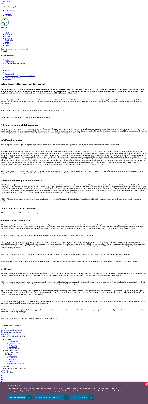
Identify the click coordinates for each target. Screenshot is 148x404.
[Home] (5, 26)
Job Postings (13, 356)
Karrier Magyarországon (12, 77)
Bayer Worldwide (14, 348)
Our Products (13, 347)
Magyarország (5, 67)
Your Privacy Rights (17, 398)
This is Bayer (9, 31)
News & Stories (14, 352)
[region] (74, 393)
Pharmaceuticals (14, 341)
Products (7, 36)
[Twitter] (1, 377)
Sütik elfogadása (80, 398)
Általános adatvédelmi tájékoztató (11, 330)
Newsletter (12, 359)
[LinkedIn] (1, 381)
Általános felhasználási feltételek (11, 332)
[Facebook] (1, 375)
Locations (8, 14)
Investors (8, 43)
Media (7, 42)
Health (7, 33)
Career (7, 45)
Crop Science (13, 345)
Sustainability (9, 40)
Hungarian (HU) (10, 10)
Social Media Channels (16, 363)
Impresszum (4, 334)
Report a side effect (7, 372)
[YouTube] (2, 379)
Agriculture (8, 34)
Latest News (13, 358)
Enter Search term (6, 49)
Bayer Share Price (14, 361)
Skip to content (5, 2)
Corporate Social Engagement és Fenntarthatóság (20, 76)
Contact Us (8, 15)
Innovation (8, 38)
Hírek (6, 72)
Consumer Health (14, 343)
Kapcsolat (8, 79)
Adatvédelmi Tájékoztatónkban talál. (108, 391)
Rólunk (7, 70)
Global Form (5, 370)
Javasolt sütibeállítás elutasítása (49, 398)
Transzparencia (9, 74)
